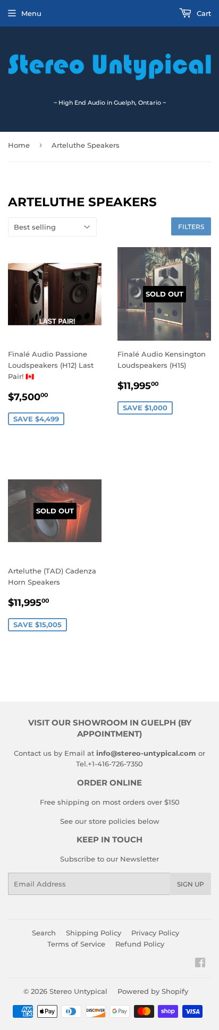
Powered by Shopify (152, 991)
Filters (191, 227)
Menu (31, 13)
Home (19, 145)
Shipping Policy (93, 932)
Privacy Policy (155, 932)
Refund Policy (139, 944)
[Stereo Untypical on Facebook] (200, 964)
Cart (203, 13)
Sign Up (190, 884)
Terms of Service (76, 944)
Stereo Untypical (78, 991)
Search (44, 932)
